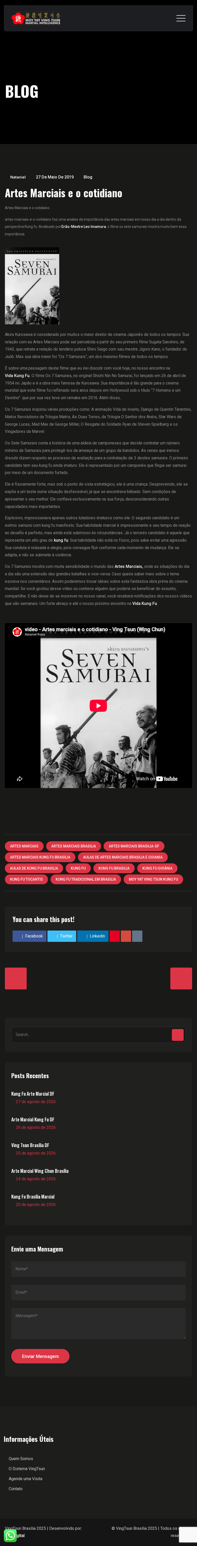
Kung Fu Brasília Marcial (32, 1196)
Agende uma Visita (25, 1478)
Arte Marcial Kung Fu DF (32, 1119)
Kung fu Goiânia (157, 868)
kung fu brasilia (114, 868)
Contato (16, 1488)
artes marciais (24, 846)
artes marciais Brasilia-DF (134, 846)
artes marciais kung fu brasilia (40, 857)
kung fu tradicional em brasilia (86, 879)
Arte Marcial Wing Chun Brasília (39, 1170)
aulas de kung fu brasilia (34, 868)
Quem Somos (21, 1458)
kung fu (78, 868)
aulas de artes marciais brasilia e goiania (123, 857)
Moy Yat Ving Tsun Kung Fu (153, 879)
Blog (88, 177)
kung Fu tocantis (26, 879)
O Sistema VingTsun (27, 1468)
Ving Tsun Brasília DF (30, 1145)
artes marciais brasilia (73, 846)
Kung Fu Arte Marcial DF (32, 1093)
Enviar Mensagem (40, 1356)
